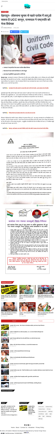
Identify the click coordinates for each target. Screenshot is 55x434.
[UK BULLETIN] (27, 6)
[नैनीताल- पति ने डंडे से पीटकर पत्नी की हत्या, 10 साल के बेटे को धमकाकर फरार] (9, 306)
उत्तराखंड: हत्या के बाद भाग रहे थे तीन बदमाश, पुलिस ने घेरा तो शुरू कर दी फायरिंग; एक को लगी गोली (27, 363)
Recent (14, 321)
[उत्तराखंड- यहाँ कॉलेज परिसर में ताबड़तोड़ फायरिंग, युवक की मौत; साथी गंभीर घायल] (5, 378)
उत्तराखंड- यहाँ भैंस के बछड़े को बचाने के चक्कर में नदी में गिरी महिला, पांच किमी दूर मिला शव (25, 383)
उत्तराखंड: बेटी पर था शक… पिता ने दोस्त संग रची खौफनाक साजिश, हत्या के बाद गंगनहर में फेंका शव (9, 297)
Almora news (41, 406)
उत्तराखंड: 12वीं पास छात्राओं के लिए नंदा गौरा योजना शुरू (20, 351)
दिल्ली (43, 416)
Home (13, 427)
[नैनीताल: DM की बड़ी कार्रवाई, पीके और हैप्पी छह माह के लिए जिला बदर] (46, 306)
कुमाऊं (47, 413)
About (17, 427)
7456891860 (18, 433)
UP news (48, 409)
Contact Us (23, 427)
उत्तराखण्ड (3, 11)
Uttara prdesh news (42, 411)
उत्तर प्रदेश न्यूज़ (41, 413)
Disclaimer (31, 427)
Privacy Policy (40, 427)
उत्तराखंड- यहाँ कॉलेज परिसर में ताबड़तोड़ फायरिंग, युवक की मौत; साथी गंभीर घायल (24, 376)
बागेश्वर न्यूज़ (40, 418)
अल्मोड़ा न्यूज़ (50, 411)
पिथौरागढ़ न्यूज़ (48, 416)
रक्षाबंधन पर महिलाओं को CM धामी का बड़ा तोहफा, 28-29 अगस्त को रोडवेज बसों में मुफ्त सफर (26, 297)
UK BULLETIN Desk (8, 27)
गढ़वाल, (7, 11)
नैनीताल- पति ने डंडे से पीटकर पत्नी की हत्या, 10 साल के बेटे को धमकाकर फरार (27, 1)
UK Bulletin (8, 431)
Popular (41, 321)
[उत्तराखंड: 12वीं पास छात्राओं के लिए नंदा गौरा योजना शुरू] (27, 306)
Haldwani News (42, 409)
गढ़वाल (51, 413)
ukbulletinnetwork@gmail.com (10, 415)
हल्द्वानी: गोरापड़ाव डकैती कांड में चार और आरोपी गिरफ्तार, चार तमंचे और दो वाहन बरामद (25, 338)
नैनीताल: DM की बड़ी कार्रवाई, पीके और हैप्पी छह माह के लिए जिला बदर (22, 357)
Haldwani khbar (49, 406)
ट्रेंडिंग (40, 416)
